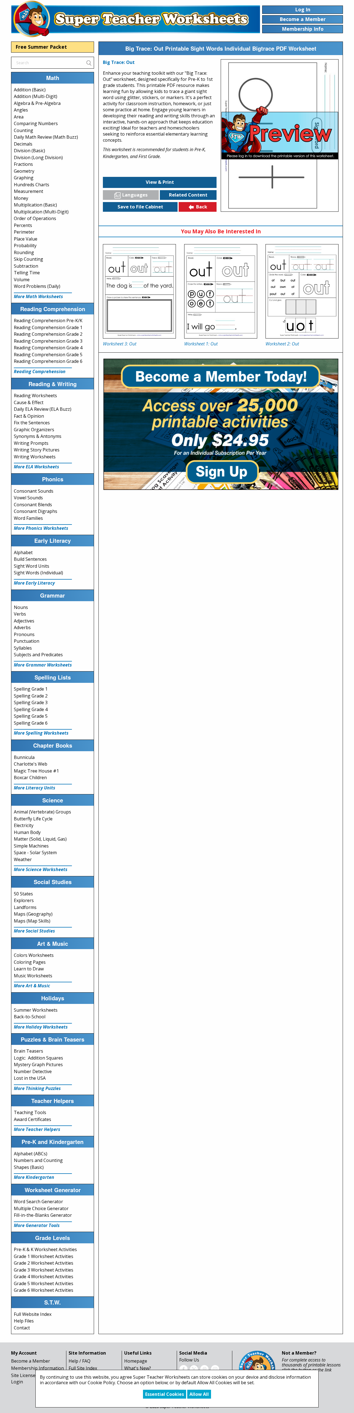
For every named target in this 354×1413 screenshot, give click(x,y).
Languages (135, 195)
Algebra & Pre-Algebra (37, 103)
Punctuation (26, 641)
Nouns (21, 607)
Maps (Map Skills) (32, 921)
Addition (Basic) (30, 90)
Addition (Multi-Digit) (35, 96)
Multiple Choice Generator (41, 1208)
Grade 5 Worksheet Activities (43, 1283)
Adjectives (24, 621)
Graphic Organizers (34, 430)
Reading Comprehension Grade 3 (48, 341)
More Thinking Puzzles (37, 1088)
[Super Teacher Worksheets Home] (135, 19)
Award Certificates (32, 1119)
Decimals (23, 144)
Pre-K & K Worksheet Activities (45, 1249)
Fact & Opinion (29, 416)
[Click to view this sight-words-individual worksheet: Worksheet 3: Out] (139, 291)
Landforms (25, 907)
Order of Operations (35, 218)
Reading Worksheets (35, 395)
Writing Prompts (31, 443)
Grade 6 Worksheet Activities (43, 1290)
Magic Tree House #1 (36, 771)
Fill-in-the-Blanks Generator (43, 1215)
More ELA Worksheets (36, 467)
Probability (25, 245)
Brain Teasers (28, 1051)
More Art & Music (32, 986)
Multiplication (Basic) (35, 205)
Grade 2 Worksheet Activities (43, 1263)
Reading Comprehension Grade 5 (48, 355)
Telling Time (27, 273)
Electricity (23, 825)
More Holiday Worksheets (41, 1027)
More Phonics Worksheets (41, 528)
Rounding (24, 252)
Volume (22, 280)
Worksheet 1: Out (201, 344)
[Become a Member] (221, 423)
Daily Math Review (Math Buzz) (46, 137)
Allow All (199, 1394)
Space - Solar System (35, 852)
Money (21, 198)
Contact (22, 1328)
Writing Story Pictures (36, 450)
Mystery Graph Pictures (38, 1064)
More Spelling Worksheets (41, 733)
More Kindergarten (34, 1177)
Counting (23, 130)
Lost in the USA (30, 1078)
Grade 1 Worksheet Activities (43, 1256)
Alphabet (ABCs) (30, 1154)
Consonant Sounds (33, 491)
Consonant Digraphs (35, 511)
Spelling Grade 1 (31, 689)
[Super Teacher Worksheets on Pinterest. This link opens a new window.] (204, 1369)
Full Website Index (32, 1314)
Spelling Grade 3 (31, 702)
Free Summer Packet (41, 46)
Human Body (27, 832)
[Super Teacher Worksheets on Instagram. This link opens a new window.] (215, 1369)
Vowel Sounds (28, 498)
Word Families (28, 518)
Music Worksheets (33, 976)
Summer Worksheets (36, 1010)
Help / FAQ (79, 1361)
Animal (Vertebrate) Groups (42, 812)
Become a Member (30, 1361)
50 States (23, 894)
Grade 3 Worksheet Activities (43, 1270)
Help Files (24, 1321)
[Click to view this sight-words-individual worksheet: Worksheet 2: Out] (302, 291)
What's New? (137, 1368)
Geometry (24, 171)
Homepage (135, 1361)
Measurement (28, 191)
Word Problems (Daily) (37, 286)
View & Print (160, 182)
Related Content (188, 195)
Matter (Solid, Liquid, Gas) (40, 839)
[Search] (88, 63)
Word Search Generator (38, 1201)
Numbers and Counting (38, 1160)
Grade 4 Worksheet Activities (43, 1276)
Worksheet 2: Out (282, 344)
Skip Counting (28, 259)
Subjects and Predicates (38, 655)
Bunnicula (24, 757)
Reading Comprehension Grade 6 (48, 361)
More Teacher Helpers (37, 1129)
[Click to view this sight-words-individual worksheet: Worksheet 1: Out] (220, 291)
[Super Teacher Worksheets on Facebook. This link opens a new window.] (183, 1369)
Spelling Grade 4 (31, 709)
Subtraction (26, 266)
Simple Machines (31, 846)
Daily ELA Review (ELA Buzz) (42, 409)
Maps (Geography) (33, 914)
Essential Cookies (164, 1394)
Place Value (25, 239)
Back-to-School (29, 1017)
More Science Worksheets (40, 869)
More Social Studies (34, 931)
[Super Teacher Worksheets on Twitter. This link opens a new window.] (194, 1369)
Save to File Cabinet (140, 206)
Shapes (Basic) (29, 1167)
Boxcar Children (30, 777)
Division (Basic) (29, 151)
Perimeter (24, 232)
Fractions (23, 164)
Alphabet (23, 552)
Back (201, 206)
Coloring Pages (30, 962)
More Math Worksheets (38, 296)
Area (19, 117)
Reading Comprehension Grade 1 (48, 327)
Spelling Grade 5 (31, 716)
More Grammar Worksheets (43, 665)
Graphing (23, 178)
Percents (23, 225)
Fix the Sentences (32, 423)
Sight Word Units (31, 566)
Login (17, 1382)
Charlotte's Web (30, 764)
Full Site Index (83, 1368)
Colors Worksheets (34, 955)
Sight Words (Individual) (38, 573)
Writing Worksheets (35, 457)
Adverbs (22, 627)
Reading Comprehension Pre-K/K (48, 320)
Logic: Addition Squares (38, 1058)
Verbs (20, 614)
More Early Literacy (34, 583)
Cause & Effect (28, 402)
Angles (21, 110)
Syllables (23, 648)
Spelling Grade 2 (31, 696)
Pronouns (24, 634)
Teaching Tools (30, 1112)
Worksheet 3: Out (119, 344)
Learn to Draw (29, 969)
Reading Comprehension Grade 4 (48, 348)
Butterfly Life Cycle (33, 819)
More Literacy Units (34, 788)
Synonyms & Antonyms (37, 436)
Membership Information (37, 1368)
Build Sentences (30, 559)
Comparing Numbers (36, 123)
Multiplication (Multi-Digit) (41, 212)
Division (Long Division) (38, 157)
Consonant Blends (33, 505)
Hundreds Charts (31, 185)
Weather (23, 859)
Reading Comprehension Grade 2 (48, 334)
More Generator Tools (37, 1225)
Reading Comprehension (40, 371)
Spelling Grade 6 (31, 723)
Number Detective (33, 1071)
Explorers (24, 900)
